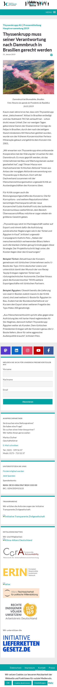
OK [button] (8, 683)
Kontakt (41, 667)
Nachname (8, 379)
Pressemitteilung (32, 25)
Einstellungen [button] (40, 683)
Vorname (7, 369)
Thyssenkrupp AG (12, 25)
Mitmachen (40, 670)
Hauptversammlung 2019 (16, 28)
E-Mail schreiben (10, 445)
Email (5, 389)
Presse (52, 667)
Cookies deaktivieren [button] (22, 683)
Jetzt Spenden (9, 476)
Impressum (30, 667)
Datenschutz (15, 667)
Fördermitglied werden (13, 471)
